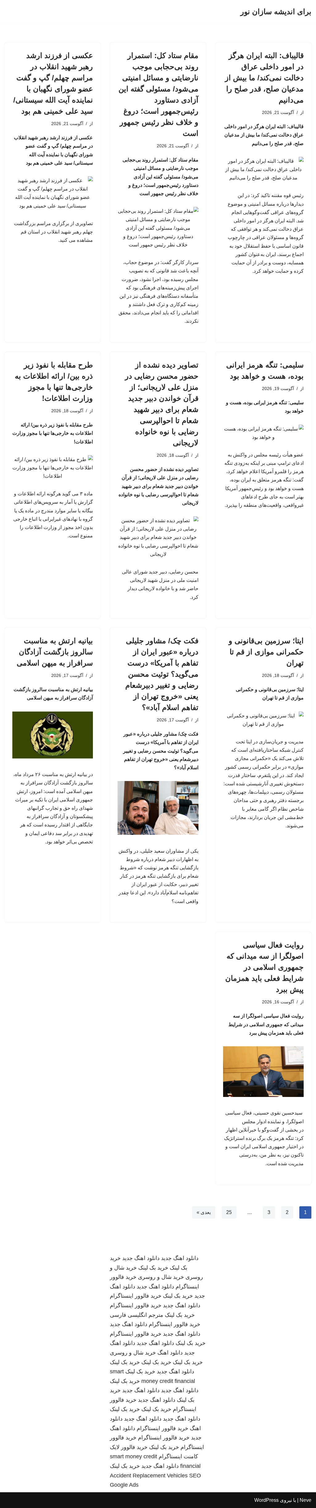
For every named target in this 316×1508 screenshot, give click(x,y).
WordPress (266, 1500)
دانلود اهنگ (170, 1353)
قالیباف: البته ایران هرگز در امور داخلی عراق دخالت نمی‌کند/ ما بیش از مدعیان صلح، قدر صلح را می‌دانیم (264, 77)
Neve (305, 1500)
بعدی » (204, 1212)
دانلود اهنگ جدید (179, 1258)
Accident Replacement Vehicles (149, 1475)
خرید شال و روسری (161, 1277)
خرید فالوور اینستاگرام (135, 1296)
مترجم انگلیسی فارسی (136, 1315)
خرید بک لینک (153, 1268)
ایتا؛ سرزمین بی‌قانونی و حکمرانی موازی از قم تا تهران (266, 651)
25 (229, 1212)
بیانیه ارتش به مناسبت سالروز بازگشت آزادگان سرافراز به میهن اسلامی (55, 651)
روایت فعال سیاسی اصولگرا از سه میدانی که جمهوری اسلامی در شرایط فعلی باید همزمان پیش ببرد (264, 967)
